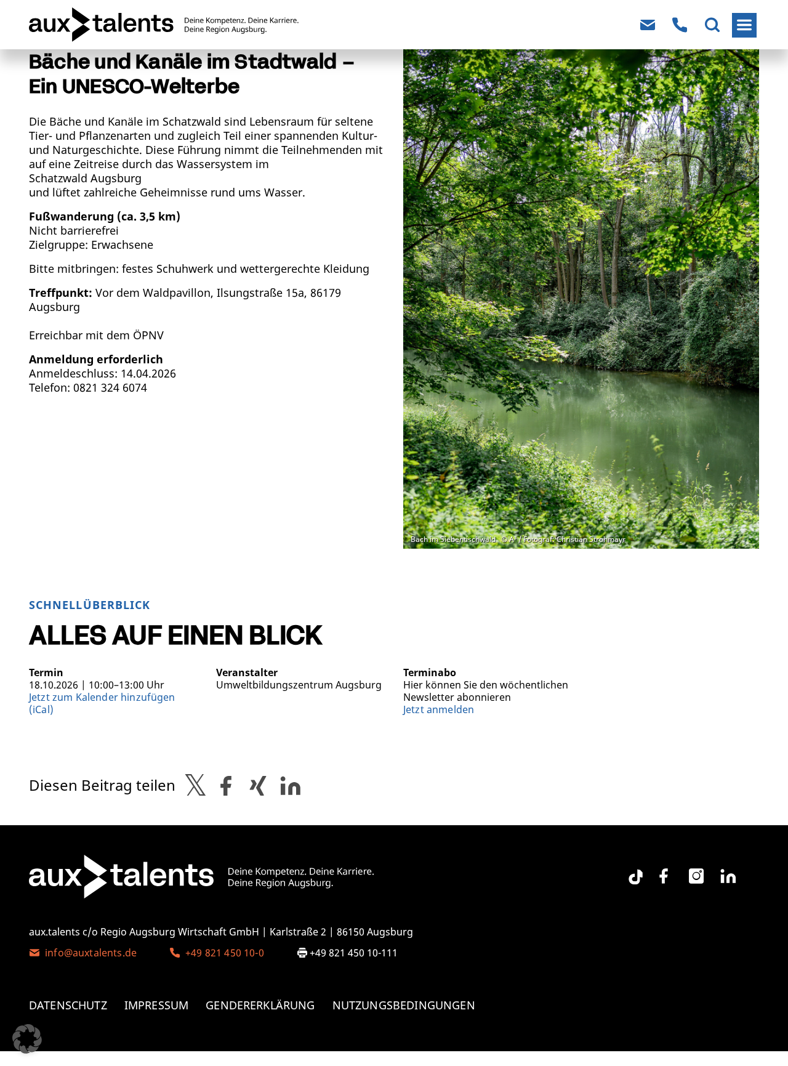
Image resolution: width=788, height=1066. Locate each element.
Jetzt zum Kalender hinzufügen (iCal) (102, 703)
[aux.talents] (82, 24)
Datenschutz (68, 1005)
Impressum (156, 1005)
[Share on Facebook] (226, 785)
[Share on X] (196, 785)
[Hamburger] (744, 25)
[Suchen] (712, 25)
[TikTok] (631, 872)
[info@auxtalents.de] (647, 25)
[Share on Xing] (258, 785)
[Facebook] (663, 876)
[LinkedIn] (728, 876)
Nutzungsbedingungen (403, 1005)
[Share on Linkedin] (290, 785)
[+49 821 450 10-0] (679, 25)
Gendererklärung (260, 1005)
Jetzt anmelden (438, 709)
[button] (27, 1039)
